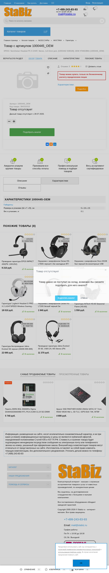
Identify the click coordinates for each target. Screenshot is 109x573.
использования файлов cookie (69, 552)
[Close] (105, 270)
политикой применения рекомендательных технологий (79, 549)
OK (81, 563)
